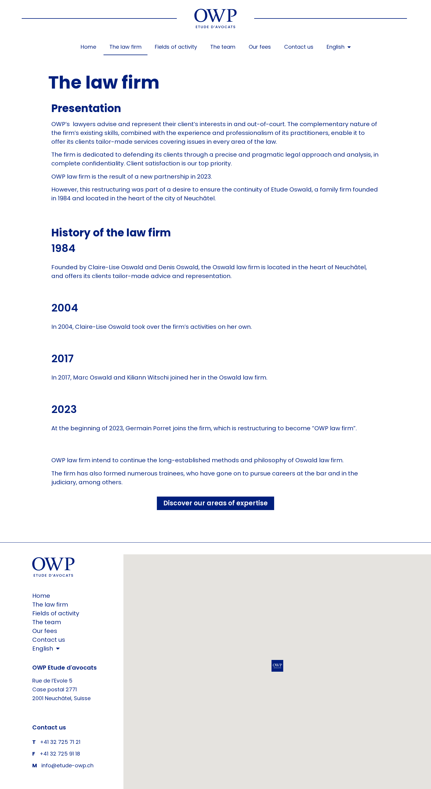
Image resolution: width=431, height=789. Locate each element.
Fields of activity (176, 46)
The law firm (125, 46)
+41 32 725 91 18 (60, 753)
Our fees (260, 46)
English (336, 46)
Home (88, 46)
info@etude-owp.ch (67, 765)
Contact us (298, 46)
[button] (277, 666)
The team (222, 46)
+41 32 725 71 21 (60, 742)
